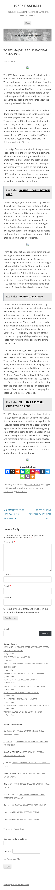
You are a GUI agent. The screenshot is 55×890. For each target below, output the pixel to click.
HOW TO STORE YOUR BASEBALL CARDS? (21, 692)
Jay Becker (8, 730)
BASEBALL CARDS (32, 484)
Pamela (7, 812)
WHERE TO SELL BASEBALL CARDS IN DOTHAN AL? (25, 686)
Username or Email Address (15, 839)
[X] (12, 471)
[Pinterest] (32, 471)
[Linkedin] (22, 471)
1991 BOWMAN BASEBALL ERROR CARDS (28, 805)
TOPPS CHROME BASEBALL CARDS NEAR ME (40, 514)
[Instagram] (37, 471)
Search (6, 629)
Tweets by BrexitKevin (14, 829)
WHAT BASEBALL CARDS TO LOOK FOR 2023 (23, 711)
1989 (6, 488)
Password (8, 851)
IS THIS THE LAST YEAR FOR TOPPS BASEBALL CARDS (26, 705)
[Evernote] (22, 476)
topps (37, 488)
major (31, 488)
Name (7, 574)
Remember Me (13, 859)
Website (7, 597)
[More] (32, 476)
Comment (9, 542)
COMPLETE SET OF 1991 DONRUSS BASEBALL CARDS (14, 514)
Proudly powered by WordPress (16, 884)
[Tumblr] (42, 471)
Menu (27, 23)
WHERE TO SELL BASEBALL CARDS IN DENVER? (24, 673)
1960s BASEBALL (27, 6)
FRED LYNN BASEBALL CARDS (26, 812)
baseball (12, 488)
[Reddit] (17, 471)
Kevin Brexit (21, 491)
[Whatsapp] (27, 471)
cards (19, 488)
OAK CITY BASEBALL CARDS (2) (17, 657)
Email (7, 586)
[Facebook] (7, 471)
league (25, 488)
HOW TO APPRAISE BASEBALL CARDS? (20, 679)
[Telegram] (47, 471)
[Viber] (27, 476)
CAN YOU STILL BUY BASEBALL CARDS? (20, 699)
